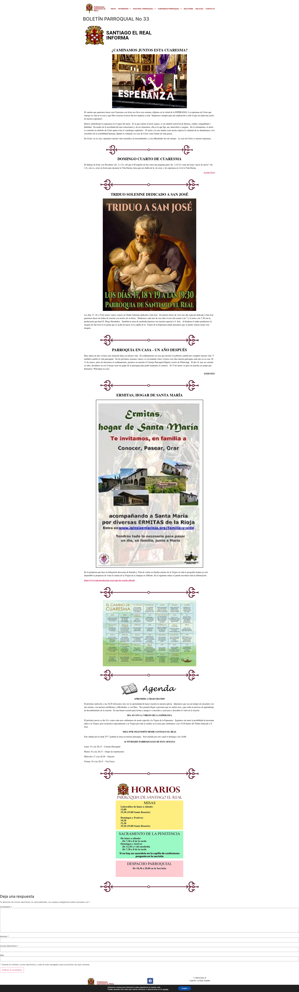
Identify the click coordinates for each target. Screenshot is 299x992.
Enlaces (199, 9)
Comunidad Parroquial (168, 9)
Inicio (113, 9)
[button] (124, 8)
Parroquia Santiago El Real (100, 9)
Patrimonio (123, 9)
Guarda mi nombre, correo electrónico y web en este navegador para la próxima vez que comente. (46, 964)
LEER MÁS (209, 172)
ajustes (165, 989)
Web (2, 955)
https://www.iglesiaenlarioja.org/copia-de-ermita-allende (109, 580)
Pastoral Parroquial (143, 9)
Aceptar (184, 988)
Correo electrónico (9, 946)
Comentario (6, 907)
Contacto (210, 9)
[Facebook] (150, 981)
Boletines (188, 9)
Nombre (4, 936)
